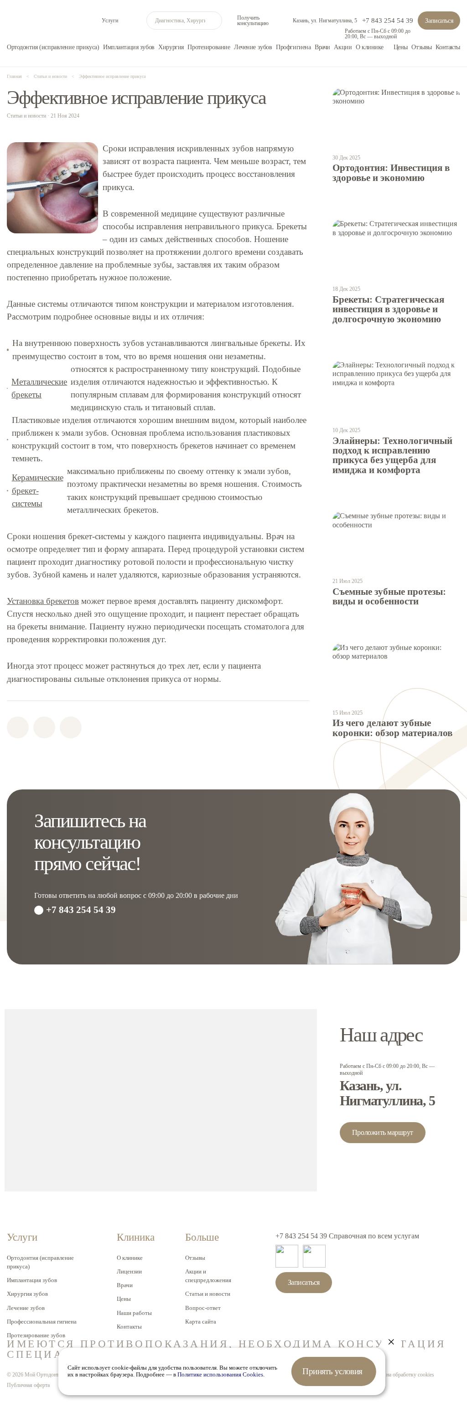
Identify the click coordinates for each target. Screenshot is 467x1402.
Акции (343, 47)
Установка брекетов (43, 601)
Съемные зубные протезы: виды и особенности (389, 596)
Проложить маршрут (382, 1132)
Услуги (110, 20)
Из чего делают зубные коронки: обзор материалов (392, 727)
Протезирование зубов (36, 1335)
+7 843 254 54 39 (387, 20)
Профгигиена (293, 47)
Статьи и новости (207, 1293)
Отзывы (421, 47)
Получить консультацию (253, 20)
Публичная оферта (28, 1385)
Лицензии (129, 1271)
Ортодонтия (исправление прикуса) (53, 47)
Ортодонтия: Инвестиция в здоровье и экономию (391, 172)
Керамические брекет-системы (37, 490)
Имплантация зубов (129, 47)
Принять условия (332, 1371)
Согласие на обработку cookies (399, 1374)
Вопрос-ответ (203, 1307)
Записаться (439, 20)
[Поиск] (213, 20)
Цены (401, 47)
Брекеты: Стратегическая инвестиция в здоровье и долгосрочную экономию (388, 309)
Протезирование (208, 47)
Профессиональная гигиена (42, 1321)
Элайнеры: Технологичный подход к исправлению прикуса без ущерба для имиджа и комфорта (392, 455)
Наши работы (134, 1312)
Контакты (448, 47)
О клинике (370, 47)
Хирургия (171, 47)
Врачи (322, 47)
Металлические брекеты (39, 388)
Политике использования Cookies (220, 1374)
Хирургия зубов (27, 1293)
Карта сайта (200, 1321)
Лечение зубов (253, 47)
